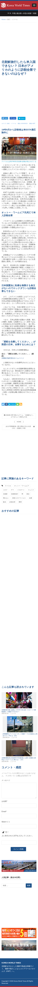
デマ (12, 490)
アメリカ (8, 486)
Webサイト (6, 822)
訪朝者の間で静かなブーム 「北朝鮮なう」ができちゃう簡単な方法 (19, 416)
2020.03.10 (5, 713)
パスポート (21, 490)
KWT (33, 123)
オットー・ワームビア (21, 486)
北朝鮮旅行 (14, 494)
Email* (4, 811)
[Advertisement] (19, 41)
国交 (27, 494)
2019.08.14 (6, 737)
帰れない (6, 498)
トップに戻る (31, 983)
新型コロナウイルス (19, 498)
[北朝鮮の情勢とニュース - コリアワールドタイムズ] (15, 5)
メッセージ (6, 780)
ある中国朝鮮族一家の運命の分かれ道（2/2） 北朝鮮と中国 (18, 427)
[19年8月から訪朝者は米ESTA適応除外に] (19, 148)
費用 (20, 502)
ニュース (13, 713)
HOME (19, 422)
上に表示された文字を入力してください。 (18, 836)
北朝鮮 (5, 494)
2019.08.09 (5, 761)
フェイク (31, 490)
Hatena (23, 118)
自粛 (30, 498)
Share (13, 118)
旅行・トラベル (11, 123)
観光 (4, 502)
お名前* (4, 801)
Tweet (5, 118)
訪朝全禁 (12, 502)
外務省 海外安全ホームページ (13, 358)
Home (4, 19)
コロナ (5, 490)
